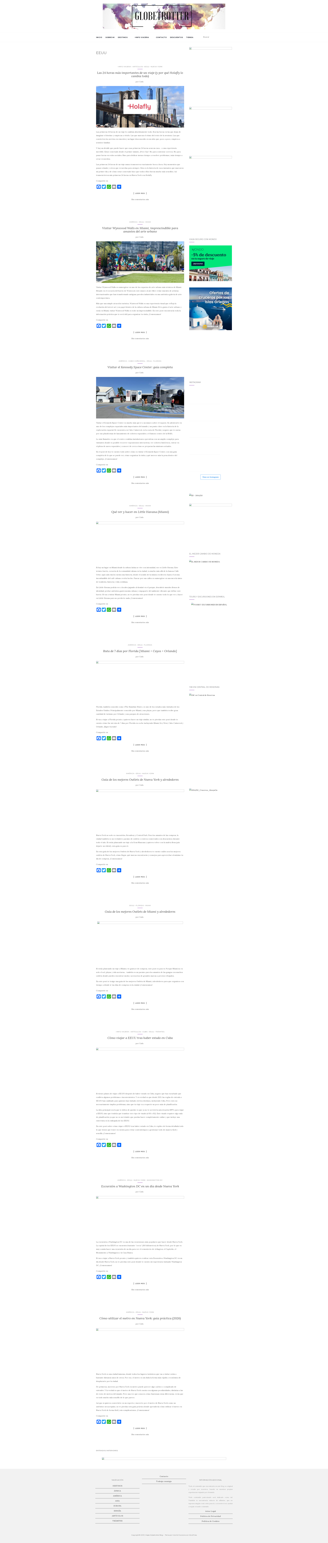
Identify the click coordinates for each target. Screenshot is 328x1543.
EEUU (146, 67)
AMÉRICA (133, 222)
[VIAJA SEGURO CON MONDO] (210, 263)
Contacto (161, 37)
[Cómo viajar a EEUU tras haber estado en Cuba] (140, 1068)
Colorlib (175, 1535)
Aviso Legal (210, 1511)
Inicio (99, 37)
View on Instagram (210, 477)
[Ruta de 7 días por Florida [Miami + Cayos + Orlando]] (140, 681)
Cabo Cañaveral (137, 361)
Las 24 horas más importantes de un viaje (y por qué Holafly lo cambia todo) (140, 74)
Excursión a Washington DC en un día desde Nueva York (140, 1186)
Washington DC (155, 1180)
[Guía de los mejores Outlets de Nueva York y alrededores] (140, 810)
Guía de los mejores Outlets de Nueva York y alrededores (140, 780)
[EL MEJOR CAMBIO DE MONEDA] (210, 574)
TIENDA (189, 37)
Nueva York (156, 67)
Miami (148, 222)
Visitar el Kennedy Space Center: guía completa (140, 367)
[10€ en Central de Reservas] (210, 714)
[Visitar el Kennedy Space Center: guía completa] (140, 397)
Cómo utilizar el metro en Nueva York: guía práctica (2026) (140, 1318)
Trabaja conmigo (164, 1481)
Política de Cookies (210, 1521)
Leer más (140, 193)
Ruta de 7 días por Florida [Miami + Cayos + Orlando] (140, 651)
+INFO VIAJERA (142, 37)
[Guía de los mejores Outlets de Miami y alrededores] (140, 942)
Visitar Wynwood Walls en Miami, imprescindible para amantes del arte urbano (140, 229)
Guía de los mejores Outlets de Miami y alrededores (140, 912)
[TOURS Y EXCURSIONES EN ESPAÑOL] (210, 641)
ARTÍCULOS (138, 67)
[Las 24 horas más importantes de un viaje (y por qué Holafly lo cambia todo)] (140, 107)
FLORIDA (157, 361)
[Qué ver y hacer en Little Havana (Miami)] (140, 542)
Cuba (145, 1032)
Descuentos (176, 37)
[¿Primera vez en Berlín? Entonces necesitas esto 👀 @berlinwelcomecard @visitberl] (212, 446)
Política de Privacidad (210, 1516)
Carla (141, 82)
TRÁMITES (160, 1032)
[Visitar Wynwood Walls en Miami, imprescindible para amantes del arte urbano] (140, 262)
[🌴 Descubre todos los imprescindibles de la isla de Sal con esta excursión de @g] (197, 413)
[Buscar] (230, 37)
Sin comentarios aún (140, 199)
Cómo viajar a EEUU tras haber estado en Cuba (140, 1038)
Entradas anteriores (107, 1450)
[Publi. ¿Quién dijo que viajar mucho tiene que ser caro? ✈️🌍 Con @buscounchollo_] (212, 430)
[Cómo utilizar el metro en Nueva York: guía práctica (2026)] (140, 1349)
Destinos (123, 37)
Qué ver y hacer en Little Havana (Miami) (140, 512)
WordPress (193, 1535)
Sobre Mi (110, 37)
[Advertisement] (210, 353)
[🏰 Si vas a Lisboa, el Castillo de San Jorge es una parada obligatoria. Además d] (197, 446)
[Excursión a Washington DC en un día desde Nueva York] (140, 1217)
